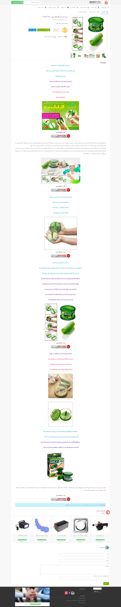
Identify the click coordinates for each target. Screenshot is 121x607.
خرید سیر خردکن (96, 505)
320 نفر (31, 29)
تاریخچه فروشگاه (81, 598)
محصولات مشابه (93, 11)
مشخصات (103, 11)
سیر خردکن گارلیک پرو (87, 505)
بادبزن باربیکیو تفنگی (100, 535)
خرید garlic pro (69, 505)
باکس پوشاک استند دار (61, 535)
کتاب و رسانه (41, 7)
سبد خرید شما (17, 2)
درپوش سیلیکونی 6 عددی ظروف (42, 535)
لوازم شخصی (94, 7)
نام (108, 551)
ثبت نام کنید (26, 604)
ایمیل (108, 557)
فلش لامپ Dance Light (22, 535)
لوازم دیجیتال (83, 7)
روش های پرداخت (81, 602)
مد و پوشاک (63, 7)
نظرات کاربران (81, 11)
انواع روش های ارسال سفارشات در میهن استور (75, 600)
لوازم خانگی (103, 7)
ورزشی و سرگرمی (52, 7)
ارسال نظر (106, 583)
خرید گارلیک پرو (77, 505)
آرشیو (103, 513)
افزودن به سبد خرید (42, 29)
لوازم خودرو (73, 7)
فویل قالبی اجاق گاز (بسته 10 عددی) (80, 535)
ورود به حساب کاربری (35, 604)
